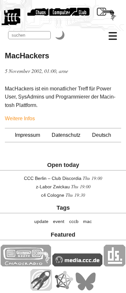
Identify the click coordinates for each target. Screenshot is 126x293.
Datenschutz (66, 135)
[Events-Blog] (41, 289)
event (58, 221)
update (41, 221)
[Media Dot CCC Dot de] (77, 264)
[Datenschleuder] (114, 264)
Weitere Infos (20, 118)
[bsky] (85, 289)
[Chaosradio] (26, 264)
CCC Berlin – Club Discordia (52, 178)
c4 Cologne (52, 195)
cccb (74, 221)
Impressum (27, 135)
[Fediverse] (63, 289)
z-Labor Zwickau (53, 186)
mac (87, 221)
